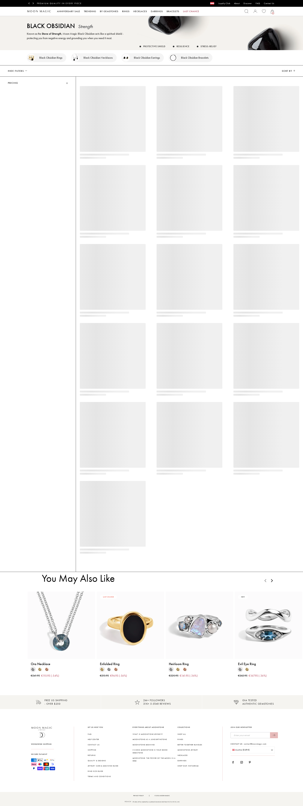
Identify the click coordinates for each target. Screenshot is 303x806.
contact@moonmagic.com (255, 744)
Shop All (182, 734)
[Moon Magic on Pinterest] (250, 762)
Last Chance (191, 11)
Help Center (93, 739)
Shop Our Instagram (188, 766)
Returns (92, 755)
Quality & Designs (97, 761)
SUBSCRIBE (274, 735)
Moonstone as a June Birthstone (150, 739)
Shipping (92, 750)
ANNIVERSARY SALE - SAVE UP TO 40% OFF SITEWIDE (71, 3)
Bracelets (173, 11)
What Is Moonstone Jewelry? (148, 734)
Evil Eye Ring (247, 664)
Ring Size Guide (95, 771)
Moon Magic (165, 795)
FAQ (258, 3)
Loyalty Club (224, 3)
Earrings (157, 11)
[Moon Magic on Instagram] (242, 762)
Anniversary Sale (68, 11)
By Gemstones (109, 11)
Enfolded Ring (110, 664)
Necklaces (140, 11)
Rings (126, 11)
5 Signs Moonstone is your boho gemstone (150, 751)
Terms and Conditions (99, 776)
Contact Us (269, 3)
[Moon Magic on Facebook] (234, 762)
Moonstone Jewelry (188, 750)
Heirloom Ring (179, 664)
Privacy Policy (138, 795)
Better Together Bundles (190, 745)
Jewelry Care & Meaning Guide (103, 766)
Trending (90, 11)
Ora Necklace (40, 664)
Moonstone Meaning (144, 745)
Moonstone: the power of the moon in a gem (154, 759)
